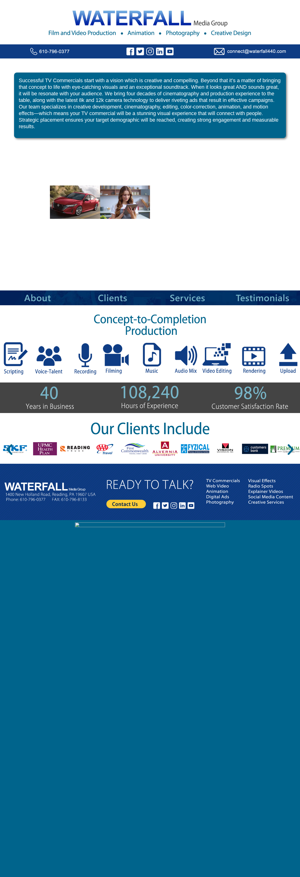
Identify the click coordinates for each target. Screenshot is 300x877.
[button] (9, 450)
